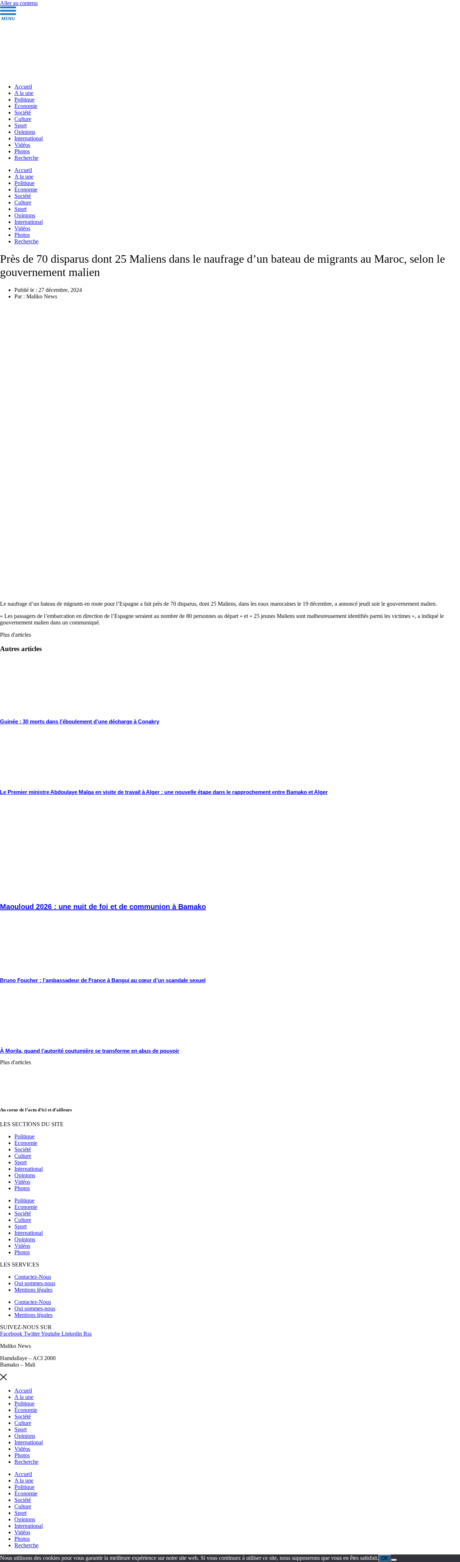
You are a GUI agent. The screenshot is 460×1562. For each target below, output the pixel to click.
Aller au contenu (19, 3)
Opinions (24, 132)
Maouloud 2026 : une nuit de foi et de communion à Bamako (103, 907)
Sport (20, 125)
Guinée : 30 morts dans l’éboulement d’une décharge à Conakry (79, 721)
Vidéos (22, 145)
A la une (23, 93)
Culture (22, 119)
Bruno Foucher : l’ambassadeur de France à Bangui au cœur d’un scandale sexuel (103, 980)
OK (384, 1558)
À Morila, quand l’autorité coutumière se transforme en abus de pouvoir (89, 1051)
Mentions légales (33, 1290)
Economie (25, 1143)
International (28, 138)
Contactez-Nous (32, 1277)
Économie (25, 106)
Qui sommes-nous (34, 1283)
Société (22, 112)
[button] (15, 635)
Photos (22, 151)
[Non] (394, 1560)
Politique (24, 99)
